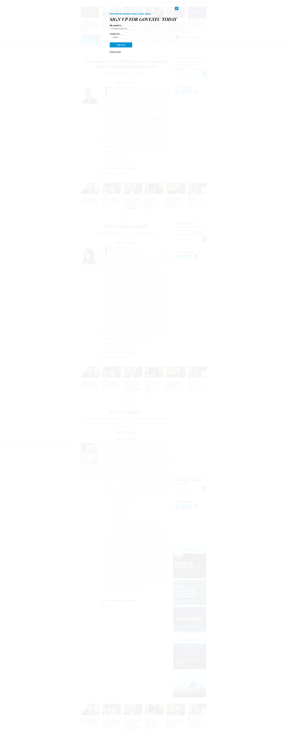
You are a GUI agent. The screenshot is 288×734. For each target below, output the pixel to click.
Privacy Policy (115, 52)
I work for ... (116, 33)
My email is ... (116, 25)
